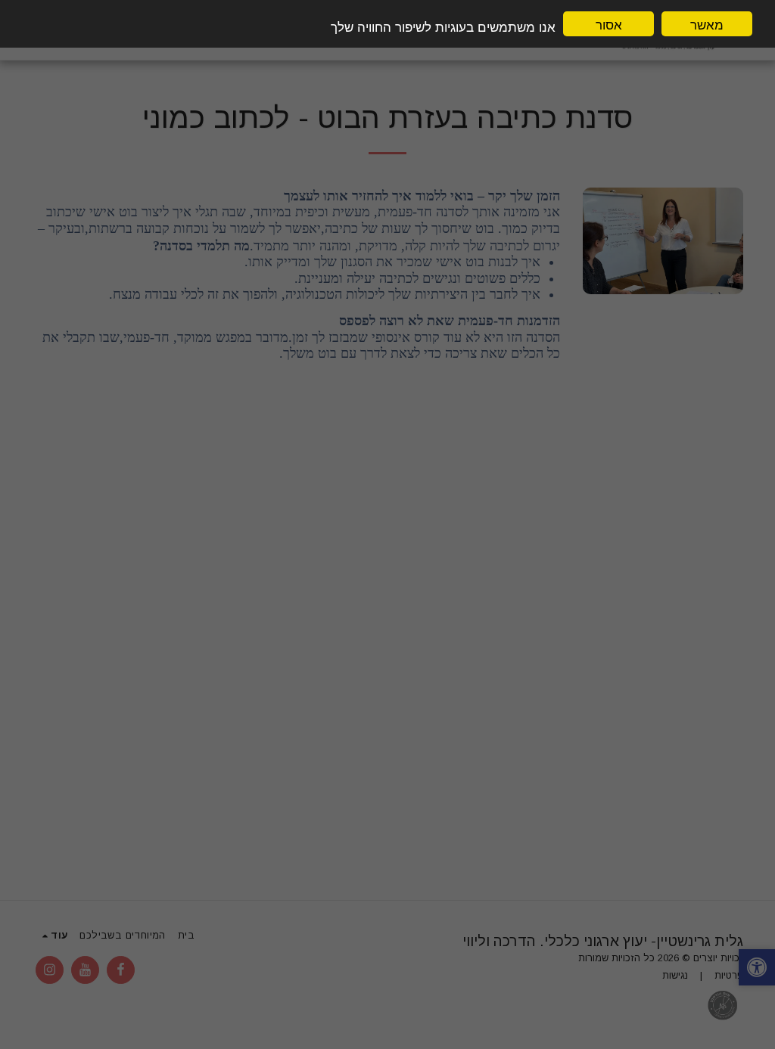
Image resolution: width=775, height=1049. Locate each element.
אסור (609, 23)
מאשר (707, 23)
